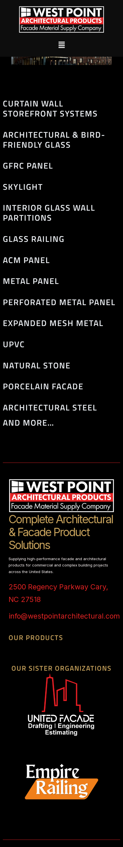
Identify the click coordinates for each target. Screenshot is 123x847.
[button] (61, 45)
